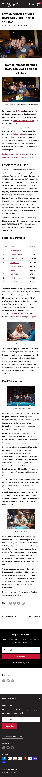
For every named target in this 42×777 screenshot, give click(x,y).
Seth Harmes (15, 278)
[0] (38, 4)
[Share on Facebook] (10, 603)
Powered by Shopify (9, 772)
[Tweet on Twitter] (18, 603)
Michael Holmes (18, 134)
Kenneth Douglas (16, 259)
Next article (33, 616)
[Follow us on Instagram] (12, 680)
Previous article (10, 616)
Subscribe (21, 657)
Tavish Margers (16, 282)
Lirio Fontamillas (16, 270)
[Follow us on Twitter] (8, 680)
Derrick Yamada (18, 111)
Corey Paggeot (18, 314)
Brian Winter (16, 317)
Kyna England (30, 317)
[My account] (33, 4)
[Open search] (29, 4)
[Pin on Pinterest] (14, 603)
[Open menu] (3, 4)
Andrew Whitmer (16, 266)
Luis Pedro (14, 274)
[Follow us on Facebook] (3, 680)
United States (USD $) (10, 737)
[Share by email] (23, 603)
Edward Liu (14, 262)
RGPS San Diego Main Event (23, 120)
